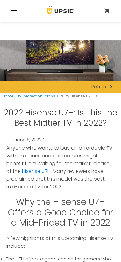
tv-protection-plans (36, 96)
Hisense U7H (36, 171)
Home (8, 96)
